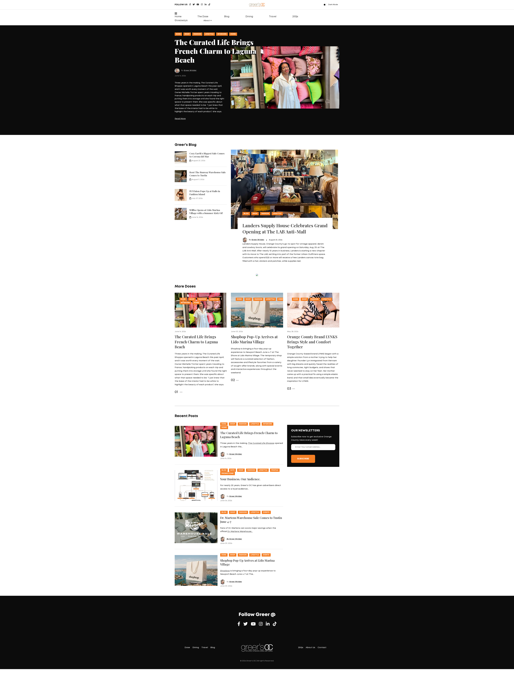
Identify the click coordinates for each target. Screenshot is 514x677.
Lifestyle (209, 34)
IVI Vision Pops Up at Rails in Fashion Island (204, 175)
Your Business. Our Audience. (240, 461)
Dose (178, 34)
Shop (187, 34)
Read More (180, 106)
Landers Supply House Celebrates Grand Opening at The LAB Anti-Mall (285, 211)
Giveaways (181, 21)
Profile (274, 452)
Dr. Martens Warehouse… (240, 514)
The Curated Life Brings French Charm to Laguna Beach (196, 324)
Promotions (228, 456)
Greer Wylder (190, 55)
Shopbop (225, 553)
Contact (322, 630)
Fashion (197, 34)
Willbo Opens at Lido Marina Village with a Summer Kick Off (206, 194)
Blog (226, 17)
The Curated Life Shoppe (261, 426)
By (227, 521)
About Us (310, 630)
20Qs (295, 17)
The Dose (202, 17)
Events (221, 34)
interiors (185, 285)
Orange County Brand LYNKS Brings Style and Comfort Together (312, 324)
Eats (232, 452)
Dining (249, 17)
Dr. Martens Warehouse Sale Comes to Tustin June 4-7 (251, 502)
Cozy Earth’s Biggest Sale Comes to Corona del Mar (206, 137)
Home (178, 17)
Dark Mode (333, 4)
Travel (272, 17)
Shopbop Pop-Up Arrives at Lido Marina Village (254, 322)
